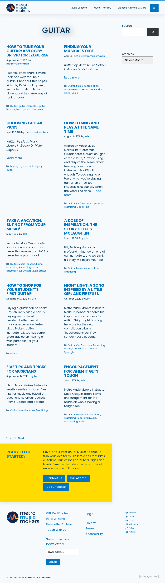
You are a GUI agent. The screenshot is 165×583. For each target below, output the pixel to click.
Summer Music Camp (33, 271)
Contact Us (54, 478)
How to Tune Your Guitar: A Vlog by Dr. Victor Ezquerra (27, 51)
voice (75, 93)
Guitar (13, 106)
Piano (67, 93)
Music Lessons (79, 7)
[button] (154, 8)
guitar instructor (28, 106)
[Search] (153, 32)
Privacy (91, 523)
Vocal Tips (83, 206)
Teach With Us (56, 530)
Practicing (70, 206)
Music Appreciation (87, 86)
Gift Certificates (57, 513)
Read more (72, 77)
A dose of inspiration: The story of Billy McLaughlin (80, 227)
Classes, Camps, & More (131, 7)
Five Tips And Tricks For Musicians (26, 369)
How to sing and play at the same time (81, 127)
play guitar (37, 109)
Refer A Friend (55, 519)
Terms (90, 528)
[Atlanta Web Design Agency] (149, 578)
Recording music (29, 267)
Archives (128, 54)
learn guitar (23, 109)
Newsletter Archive (59, 524)
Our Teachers (84, 345)
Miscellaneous (27, 410)
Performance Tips (92, 89)
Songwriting (13, 271)
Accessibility (94, 534)
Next (23, 438)
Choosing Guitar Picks (24, 125)
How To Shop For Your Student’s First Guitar (23, 289)
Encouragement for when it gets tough (81, 371)
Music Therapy (102, 7)
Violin (82, 421)
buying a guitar (19, 166)
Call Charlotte (56, 487)
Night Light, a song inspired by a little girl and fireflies (84, 289)
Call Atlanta (78, 478)
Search (127, 26)
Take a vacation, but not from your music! (26, 225)
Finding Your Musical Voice (79, 49)
